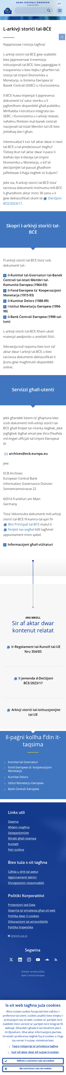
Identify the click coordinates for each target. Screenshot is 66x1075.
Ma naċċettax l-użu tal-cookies (35, 1069)
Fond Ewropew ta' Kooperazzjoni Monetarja (30, 769)
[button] (59, 3)
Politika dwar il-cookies (23, 916)
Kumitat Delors (18, 777)
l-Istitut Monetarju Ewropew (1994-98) (32, 309)
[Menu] (59, 10)
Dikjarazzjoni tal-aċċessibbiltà (28, 921)
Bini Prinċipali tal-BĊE (24, 524)
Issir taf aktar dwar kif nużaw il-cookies (35, 1052)
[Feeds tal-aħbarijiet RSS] (56, 959)
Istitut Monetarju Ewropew (26, 783)
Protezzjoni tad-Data (21, 905)
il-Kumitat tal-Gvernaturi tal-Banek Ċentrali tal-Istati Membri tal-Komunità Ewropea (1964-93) (32, 280)
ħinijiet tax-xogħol (21, 529)
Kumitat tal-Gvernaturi (23, 762)
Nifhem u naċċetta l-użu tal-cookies (35, 1061)
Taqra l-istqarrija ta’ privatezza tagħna (35, 1046)
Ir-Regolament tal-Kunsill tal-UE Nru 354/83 (35, 650)
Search (48, 10)
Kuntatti (13, 844)
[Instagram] (29, 959)
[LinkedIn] (20, 959)
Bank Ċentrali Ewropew (23, 789)
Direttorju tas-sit (19, 936)
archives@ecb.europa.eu (28, 454)
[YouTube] (38, 959)
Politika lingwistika (20, 927)
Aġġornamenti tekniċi (22, 877)
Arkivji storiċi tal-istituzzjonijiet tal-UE (36, 713)
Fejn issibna (16, 849)
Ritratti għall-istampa (22, 838)
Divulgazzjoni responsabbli (26, 883)
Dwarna (13, 821)
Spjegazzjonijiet (18, 833)
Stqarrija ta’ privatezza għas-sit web (31, 910)
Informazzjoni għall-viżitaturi (30, 544)
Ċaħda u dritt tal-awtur (23, 871)
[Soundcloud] (47, 959)
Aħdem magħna (18, 827)
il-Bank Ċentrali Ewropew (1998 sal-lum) (32, 320)
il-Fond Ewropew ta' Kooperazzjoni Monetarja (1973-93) (32, 293)
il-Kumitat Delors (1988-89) (28, 301)
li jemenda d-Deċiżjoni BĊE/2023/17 (36, 681)
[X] (11, 959)
